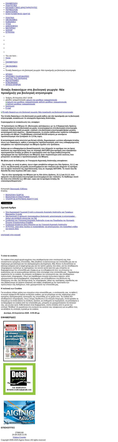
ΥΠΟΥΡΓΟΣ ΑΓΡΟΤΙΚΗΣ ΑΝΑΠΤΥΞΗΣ (22, 199)
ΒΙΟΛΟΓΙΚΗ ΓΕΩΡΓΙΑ (15, 195)
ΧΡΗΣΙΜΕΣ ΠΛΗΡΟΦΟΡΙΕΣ (17, 76)
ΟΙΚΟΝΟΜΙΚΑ (11, 66)
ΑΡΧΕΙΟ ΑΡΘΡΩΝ (13, 85)
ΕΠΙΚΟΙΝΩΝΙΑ (12, 83)
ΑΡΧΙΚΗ (9, 74)
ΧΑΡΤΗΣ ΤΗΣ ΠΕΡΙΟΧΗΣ (16, 78)
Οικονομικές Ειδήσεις (18, 189)
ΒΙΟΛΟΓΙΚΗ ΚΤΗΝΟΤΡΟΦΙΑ (18, 197)
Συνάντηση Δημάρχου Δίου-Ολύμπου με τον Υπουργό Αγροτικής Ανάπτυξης (36, 225)
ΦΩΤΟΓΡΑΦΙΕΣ (12, 80)
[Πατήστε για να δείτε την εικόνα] (37, 112)
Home (8, 58)
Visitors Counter (19, 437)
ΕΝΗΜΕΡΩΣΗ (12, 62)
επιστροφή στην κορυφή (11, 235)
